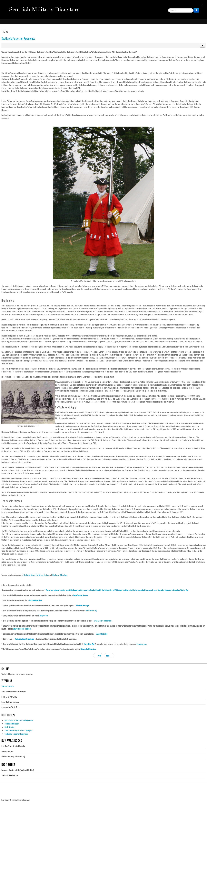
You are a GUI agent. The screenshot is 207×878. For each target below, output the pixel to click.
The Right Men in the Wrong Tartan (36, 574)
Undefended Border (80, 595)
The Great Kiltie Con (59, 574)
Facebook (201, 5)
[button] (202, 45)
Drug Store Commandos (103, 620)
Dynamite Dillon (101, 633)
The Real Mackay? (82, 605)
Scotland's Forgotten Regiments (18, 38)
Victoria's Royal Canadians (24, 638)
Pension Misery (91, 610)
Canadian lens (141, 643)
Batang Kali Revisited (88, 648)
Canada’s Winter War (181, 590)
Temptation (43, 615)
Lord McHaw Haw (35, 600)
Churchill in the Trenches (22, 628)
